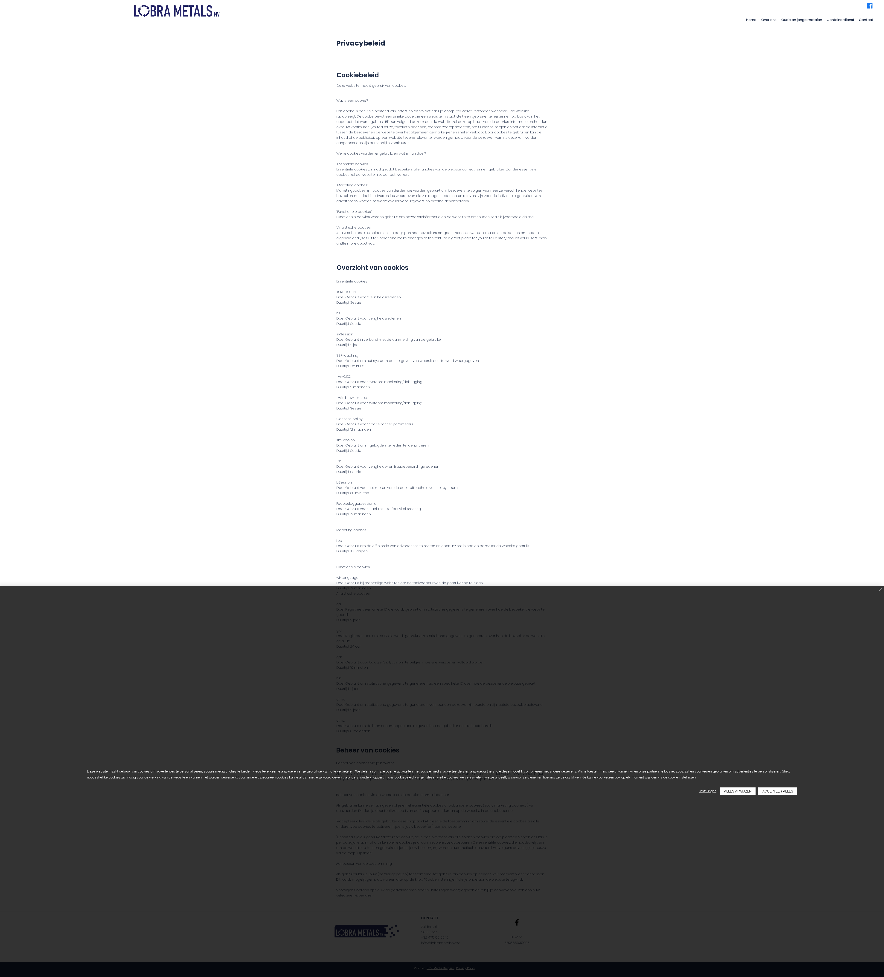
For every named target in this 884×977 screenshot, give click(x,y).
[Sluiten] (880, 590)
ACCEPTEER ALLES (777, 791)
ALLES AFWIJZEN (738, 791)
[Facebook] (869, 6)
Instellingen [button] (707, 791)
